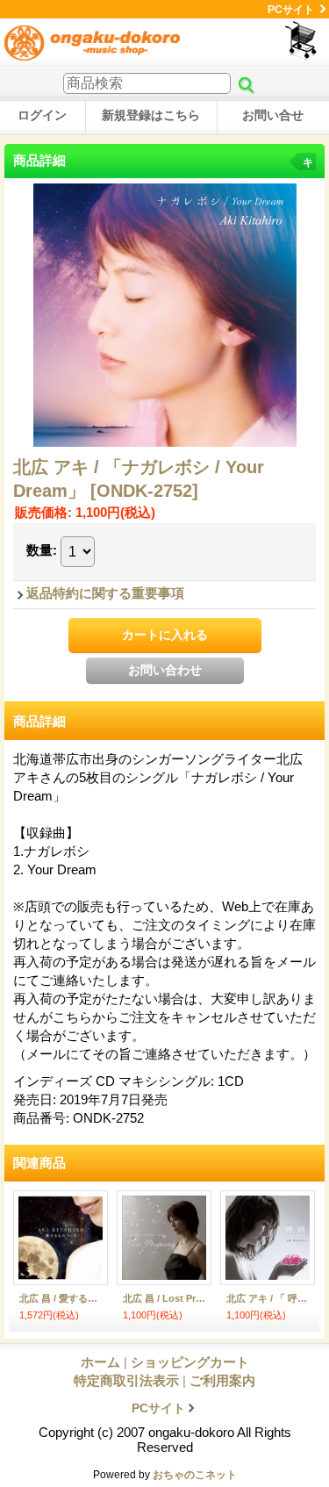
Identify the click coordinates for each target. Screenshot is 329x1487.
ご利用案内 (222, 1380)
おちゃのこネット (195, 1475)
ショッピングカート (302, 41)
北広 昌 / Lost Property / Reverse (164, 1298)
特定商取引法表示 (126, 1380)
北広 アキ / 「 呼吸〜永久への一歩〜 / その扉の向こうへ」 (267, 1298)
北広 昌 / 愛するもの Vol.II (60, 1298)
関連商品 (39, 1162)
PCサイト (291, 10)
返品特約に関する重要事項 (105, 592)
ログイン (42, 115)
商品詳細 (39, 721)
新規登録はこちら (151, 115)
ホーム (100, 1361)
